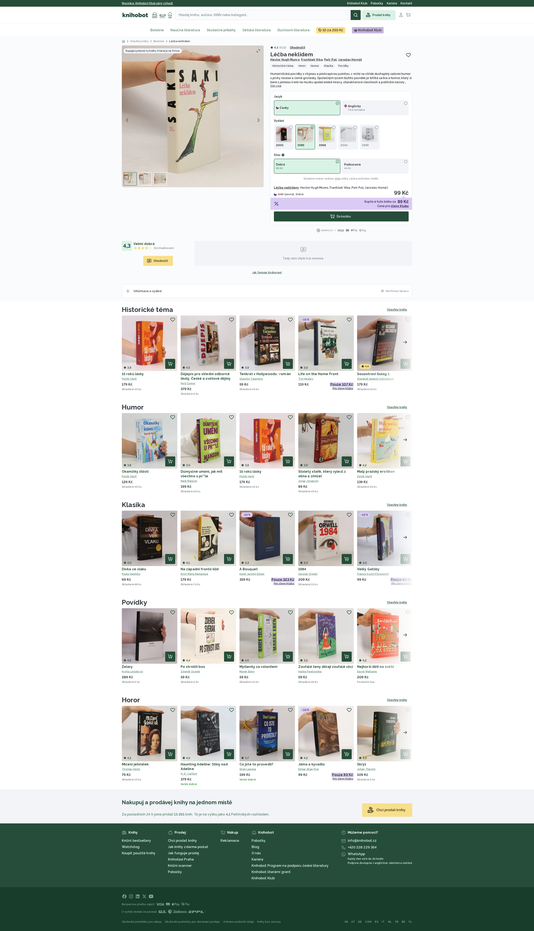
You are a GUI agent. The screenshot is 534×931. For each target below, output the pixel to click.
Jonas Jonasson (308, 481)
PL (410, 921)
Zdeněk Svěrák (190, 671)
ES (376, 921)
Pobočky (175, 872)
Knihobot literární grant (271, 872)
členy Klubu (400, 206)
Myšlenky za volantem (258, 667)
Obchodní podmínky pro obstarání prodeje (192, 921)
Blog (255, 847)
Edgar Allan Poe (308, 769)
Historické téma (147, 309)
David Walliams (367, 671)
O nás (256, 853)
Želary (127, 667)
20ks (338, 178)
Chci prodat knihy (182, 841)
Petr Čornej (188, 383)
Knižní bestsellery (136, 841)
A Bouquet (248, 569)
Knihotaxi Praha (181, 859)
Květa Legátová (132, 671)
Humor (133, 407)
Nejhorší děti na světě (375, 667)
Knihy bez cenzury (269, 921)
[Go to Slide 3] (160, 179)
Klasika (133, 505)
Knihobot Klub (263, 878)
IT (383, 921)
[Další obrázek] (258, 120)
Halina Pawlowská (310, 671)
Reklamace (229, 841)
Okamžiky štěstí (135, 472)
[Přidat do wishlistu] (408, 55)
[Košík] (408, 15)
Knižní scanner (180, 866)
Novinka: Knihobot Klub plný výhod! (148, 3)
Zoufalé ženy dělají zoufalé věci (325, 667)
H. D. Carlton (189, 773)
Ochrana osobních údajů (238, 921)
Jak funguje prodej (183, 853)
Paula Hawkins (131, 574)
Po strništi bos (193, 667)
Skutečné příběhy (221, 30)
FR (396, 921)
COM (368, 921)
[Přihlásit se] (401, 15)
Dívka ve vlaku (134, 569)
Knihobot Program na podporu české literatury (290, 866)
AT (353, 921)
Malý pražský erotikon (376, 472)
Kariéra (257, 859)
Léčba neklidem (359, 178)
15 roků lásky (133, 374)
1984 (302, 569)
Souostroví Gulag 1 (373, 374)
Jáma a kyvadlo (311, 764)
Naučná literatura (185, 30)
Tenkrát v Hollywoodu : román (265, 374)
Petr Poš (330, 59)
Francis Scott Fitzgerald (373, 574)
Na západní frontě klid (200, 569)
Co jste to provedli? (256, 764)
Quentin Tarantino (251, 378)
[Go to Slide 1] (130, 179)
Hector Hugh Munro (285, 59)
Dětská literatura (257, 30)
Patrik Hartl (129, 378)
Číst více (276, 85)
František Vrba (311, 59)
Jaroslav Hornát (350, 59)
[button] (193, 116)
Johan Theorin (366, 769)
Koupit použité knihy (138, 853)
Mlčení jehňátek (135, 764)
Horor (131, 700)
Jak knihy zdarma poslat (188, 847)
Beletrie (157, 30)
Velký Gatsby (368, 569)
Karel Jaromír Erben (251, 574)
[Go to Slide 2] (145, 179)
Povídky (134, 602)
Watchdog (131, 847)
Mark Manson (189, 481)
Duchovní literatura (293, 30)
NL (390, 921)
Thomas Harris (131, 769)
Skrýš (361, 764)
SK (346, 921)
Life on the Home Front (318, 374)
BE (404, 921)
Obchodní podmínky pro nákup (141, 921)
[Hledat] (356, 15)
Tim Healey (305, 378)
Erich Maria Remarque (194, 574)
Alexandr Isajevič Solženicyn (375, 378)
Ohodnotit (297, 47)
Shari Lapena (247, 769)
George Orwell (307, 574)
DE (360, 921)
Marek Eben (246, 671)
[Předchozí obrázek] (127, 120)
